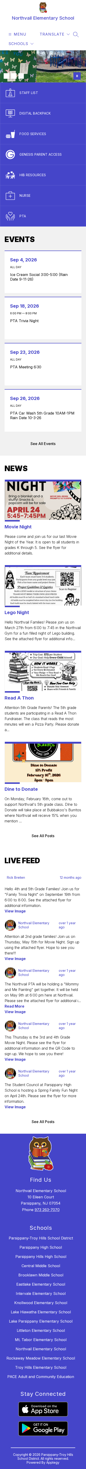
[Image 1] (6, 76)
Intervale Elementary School (41, 1293)
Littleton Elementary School (41, 1330)
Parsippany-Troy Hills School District (41, 1238)
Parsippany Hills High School (40, 1256)
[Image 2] (14, 76)
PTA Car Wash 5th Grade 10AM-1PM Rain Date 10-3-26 (42, 415)
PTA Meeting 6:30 (27, 367)
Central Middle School (41, 1265)
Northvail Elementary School (41, 1349)
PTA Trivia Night (25, 320)
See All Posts (43, 835)
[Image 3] (21, 76)
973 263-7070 (47, 1209)
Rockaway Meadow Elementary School (40, 1358)
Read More (14, 1006)
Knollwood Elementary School (40, 1302)
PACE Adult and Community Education (40, 1376)
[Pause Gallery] (77, 76)
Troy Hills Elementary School (40, 1367)
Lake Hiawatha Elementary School (41, 1312)
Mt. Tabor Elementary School (41, 1339)
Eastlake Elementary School (40, 1284)
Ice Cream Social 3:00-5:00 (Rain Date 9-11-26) (39, 277)
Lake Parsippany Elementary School (40, 1321)
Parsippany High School (40, 1247)
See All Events (43, 443)
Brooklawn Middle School (40, 1275)
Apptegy (52, 1462)
